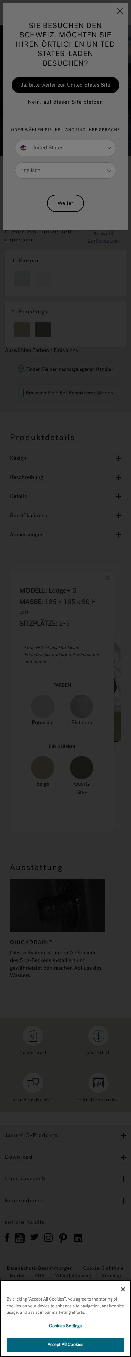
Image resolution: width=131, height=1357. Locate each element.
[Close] (123, 1289)
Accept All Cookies (65, 1344)
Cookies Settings (65, 1326)
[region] (65, 1318)
